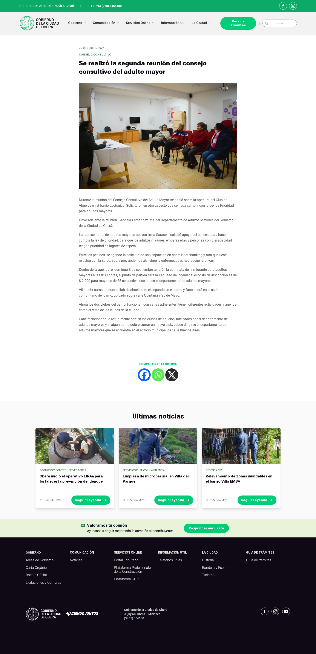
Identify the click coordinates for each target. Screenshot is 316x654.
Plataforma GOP (126, 579)
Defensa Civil (215, 470)
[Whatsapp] (158, 374)
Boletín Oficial (36, 575)
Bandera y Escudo (215, 568)
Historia (208, 560)
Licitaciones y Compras (43, 583)
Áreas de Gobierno (40, 560)
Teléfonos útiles (170, 560)
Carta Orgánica (37, 568)
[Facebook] (144, 374)
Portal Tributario (126, 560)
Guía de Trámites (238, 23)
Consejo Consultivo (95, 54)
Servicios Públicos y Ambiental (144, 470)
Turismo (208, 575)
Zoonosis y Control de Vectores (63, 470)
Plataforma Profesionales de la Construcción (133, 570)
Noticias (76, 560)
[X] (171, 374)
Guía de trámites (258, 560)
